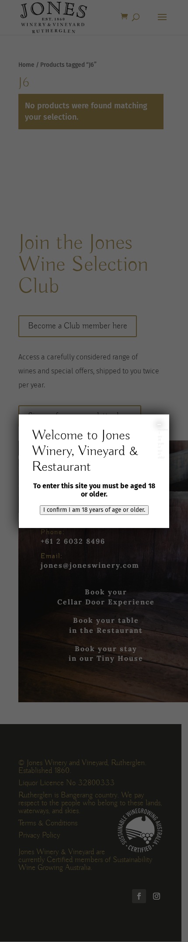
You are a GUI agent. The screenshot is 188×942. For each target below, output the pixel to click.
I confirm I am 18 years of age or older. (94, 510)
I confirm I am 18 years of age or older (159, 424)
